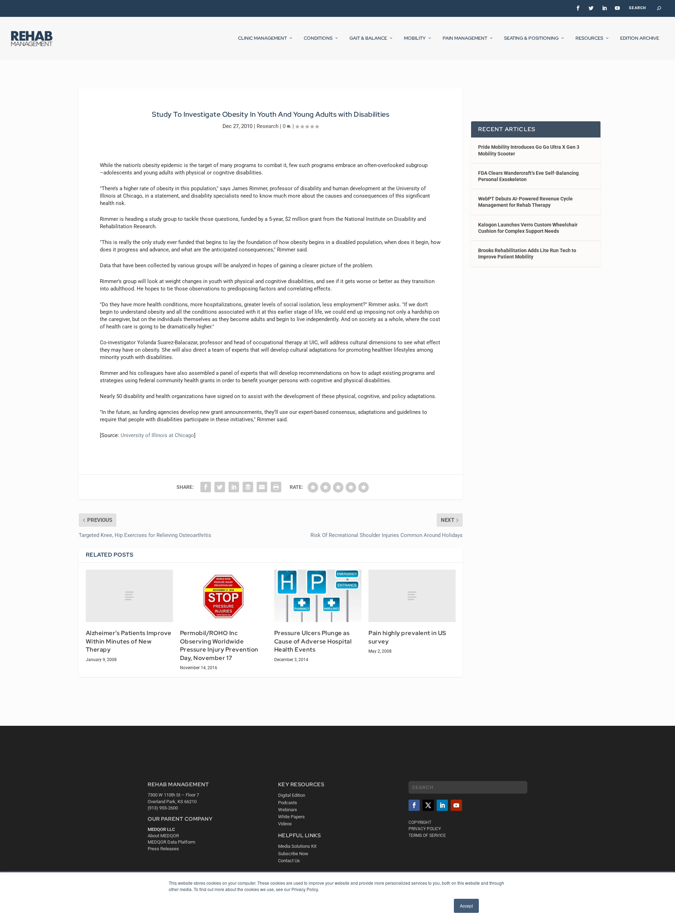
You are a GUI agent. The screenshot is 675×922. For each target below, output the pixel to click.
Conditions (318, 38)
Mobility (415, 38)
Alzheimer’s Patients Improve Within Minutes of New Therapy (129, 641)
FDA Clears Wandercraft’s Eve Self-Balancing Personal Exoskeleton (528, 176)
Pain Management (465, 38)
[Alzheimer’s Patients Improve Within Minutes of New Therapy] (129, 596)
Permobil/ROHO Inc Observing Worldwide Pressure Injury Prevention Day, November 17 (219, 645)
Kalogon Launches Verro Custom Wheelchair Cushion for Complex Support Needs (528, 228)
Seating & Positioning (531, 38)
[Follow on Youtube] (456, 805)
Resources (589, 38)
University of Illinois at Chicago (157, 435)
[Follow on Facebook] (414, 805)
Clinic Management (262, 38)
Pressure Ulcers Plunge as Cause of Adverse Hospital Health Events (313, 641)
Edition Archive (639, 38)
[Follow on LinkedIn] (442, 805)
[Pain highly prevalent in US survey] (412, 596)
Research (267, 126)
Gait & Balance (368, 38)
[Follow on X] (428, 805)
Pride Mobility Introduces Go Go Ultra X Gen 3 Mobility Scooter (528, 150)
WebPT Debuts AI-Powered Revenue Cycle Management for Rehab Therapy (525, 202)
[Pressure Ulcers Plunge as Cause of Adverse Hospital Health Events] (317, 596)
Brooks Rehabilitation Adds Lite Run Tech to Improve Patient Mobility (527, 254)
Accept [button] (466, 906)
